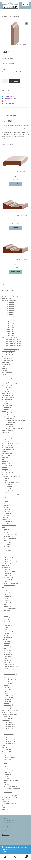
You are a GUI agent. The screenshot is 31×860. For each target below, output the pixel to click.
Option (4, 69)
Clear (19, 71)
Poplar (10, 16)
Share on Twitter (10, 96)
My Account (5, 857)
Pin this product (9, 101)
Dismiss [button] (4, 851)
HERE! (14, 849)
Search (15, 857)
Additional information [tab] (9, 115)
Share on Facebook (10, 98)
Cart (24, 855)
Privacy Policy (6, 835)
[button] (26, 23)
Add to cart (14, 81)
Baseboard (16, 16)
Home (5, 16)
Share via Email (9, 103)
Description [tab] (5, 110)
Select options (15, 184)
